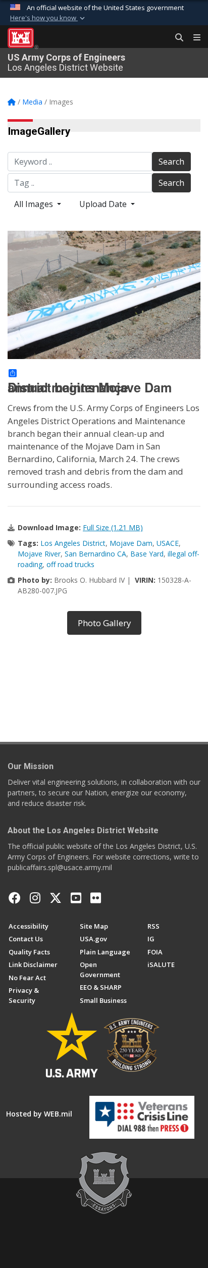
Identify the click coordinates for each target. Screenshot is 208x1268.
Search (171, 161)
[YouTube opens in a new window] (76, 898)
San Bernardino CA (95, 554)
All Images (34, 204)
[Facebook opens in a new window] (15, 898)
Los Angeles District (73, 543)
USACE (168, 543)
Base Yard (147, 554)
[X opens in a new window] (55, 898)
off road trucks (70, 564)
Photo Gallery (104, 623)
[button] (48, 18)
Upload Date (104, 204)
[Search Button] (175, 37)
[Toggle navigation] (192, 37)
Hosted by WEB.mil (39, 1114)
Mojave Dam (131, 543)
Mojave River (39, 554)
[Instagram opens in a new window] (35, 898)
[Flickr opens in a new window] (95, 898)
